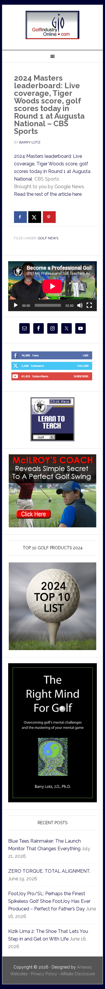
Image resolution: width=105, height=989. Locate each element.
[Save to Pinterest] (49, 217)
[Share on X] (34, 217)
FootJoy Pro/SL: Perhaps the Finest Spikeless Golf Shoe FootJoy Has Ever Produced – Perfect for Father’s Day (49, 901)
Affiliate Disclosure (77, 973)
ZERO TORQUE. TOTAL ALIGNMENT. (49, 871)
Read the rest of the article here (48, 194)
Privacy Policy (44, 973)
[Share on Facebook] (20, 217)
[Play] (16, 305)
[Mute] (80, 305)
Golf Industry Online (52, 25)
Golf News (48, 238)
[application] (52, 286)
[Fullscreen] (89, 305)
